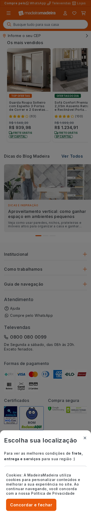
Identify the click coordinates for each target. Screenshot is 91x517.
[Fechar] (85, 437)
